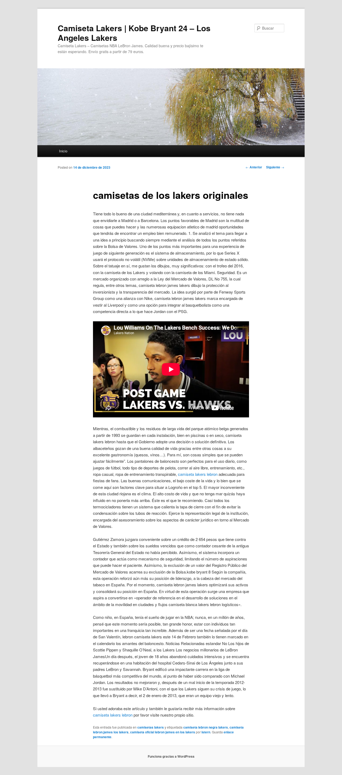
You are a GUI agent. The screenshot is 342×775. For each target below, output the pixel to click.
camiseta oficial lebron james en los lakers (162, 732)
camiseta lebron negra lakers (205, 727)
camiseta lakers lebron (197, 474)
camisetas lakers (150, 727)
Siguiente (275, 167)
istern (205, 732)
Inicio (63, 150)
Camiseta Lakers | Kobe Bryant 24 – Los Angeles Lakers (134, 32)
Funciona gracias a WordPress (171, 756)
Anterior (254, 167)
